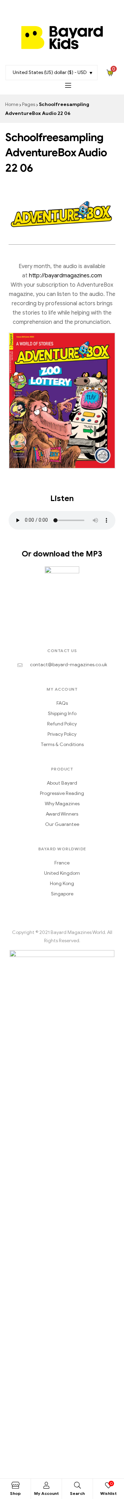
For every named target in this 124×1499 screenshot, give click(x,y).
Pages (28, 104)
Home (11, 104)
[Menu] (68, 84)
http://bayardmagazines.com (65, 275)
